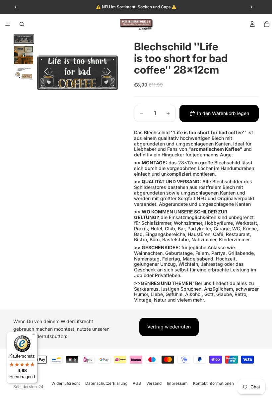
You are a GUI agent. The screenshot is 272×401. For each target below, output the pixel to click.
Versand (154, 383)
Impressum (177, 383)
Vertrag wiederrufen (169, 326)
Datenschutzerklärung (106, 383)
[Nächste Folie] (110, 72)
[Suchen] (22, 24)
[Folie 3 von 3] (23, 73)
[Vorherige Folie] (44, 72)
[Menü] (7, 24)
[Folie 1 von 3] (23, 39)
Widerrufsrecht (65, 383)
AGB (137, 383)
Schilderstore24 (28, 386)
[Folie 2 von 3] (23, 55)
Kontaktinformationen (213, 383)
